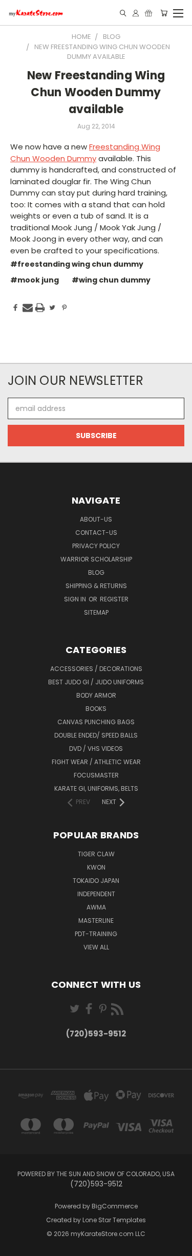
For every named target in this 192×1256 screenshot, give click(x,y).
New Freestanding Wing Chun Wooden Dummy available (96, 92)
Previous (16, 1245)
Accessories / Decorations (96, 668)
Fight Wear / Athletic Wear (96, 761)
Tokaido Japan (96, 880)
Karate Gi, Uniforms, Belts (96, 788)
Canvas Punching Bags (96, 722)
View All (96, 947)
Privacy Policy (96, 546)
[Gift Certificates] (148, 13)
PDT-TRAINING (96, 933)
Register (114, 599)
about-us (96, 519)
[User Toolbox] (136, 13)
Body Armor (96, 695)
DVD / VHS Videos (96, 748)
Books (96, 708)
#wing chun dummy (111, 280)
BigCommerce (115, 1206)
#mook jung (34, 280)
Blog (96, 572)
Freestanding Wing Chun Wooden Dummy (85, 152)
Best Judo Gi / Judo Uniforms (96, 682)
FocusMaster (96, 775)
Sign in (76, 599)
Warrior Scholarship (96, 559)
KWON (96, 867)
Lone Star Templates (114, 1220)
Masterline (96, 920)
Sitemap (96, 612)
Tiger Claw (96, 854)
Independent (96, 894)
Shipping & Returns (96, 585)
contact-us (96, 532)
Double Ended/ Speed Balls (96, 735)
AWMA (96, 907)
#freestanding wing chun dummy (76, 264)
